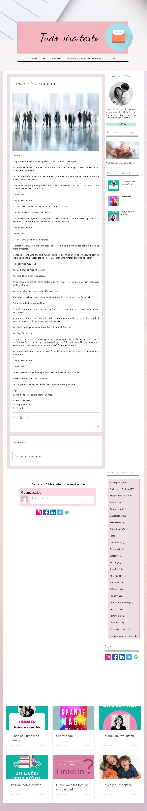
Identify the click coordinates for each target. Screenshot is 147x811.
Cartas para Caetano (22, 404)
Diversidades (18, 408)
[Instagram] (39, 512)
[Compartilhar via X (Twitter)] (21, 417)
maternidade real (20, 395)
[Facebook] (46, 512)
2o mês (48, 395)
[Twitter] (60, 512)
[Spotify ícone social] (67, 512)
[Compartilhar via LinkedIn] (28, 417)
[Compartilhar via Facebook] (13, 417)
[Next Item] (134, 150)
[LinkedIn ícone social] (53, 512)
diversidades (37, 395)
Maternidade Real (21, 400)
